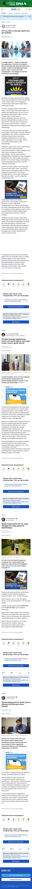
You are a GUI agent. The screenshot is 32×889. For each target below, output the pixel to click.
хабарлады (13, 566)
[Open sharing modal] (20, 673)
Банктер (11, 13)
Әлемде (3, 330)
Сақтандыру (17, 13)
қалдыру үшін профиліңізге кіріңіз (13, 301)
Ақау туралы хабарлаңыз (16, 875)
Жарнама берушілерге (16, 879)
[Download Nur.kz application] (16, 3)
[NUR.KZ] (16, 9)
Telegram (20, 788)
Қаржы (3, 13)
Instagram (17, 322)
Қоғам (3, 515)
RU (27, 9)
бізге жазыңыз (19, 273)
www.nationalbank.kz (7, 268)
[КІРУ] (29, 9)
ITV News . (21, 382)
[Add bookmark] (28, 672)
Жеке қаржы (24, 13)
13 (13, 820)
